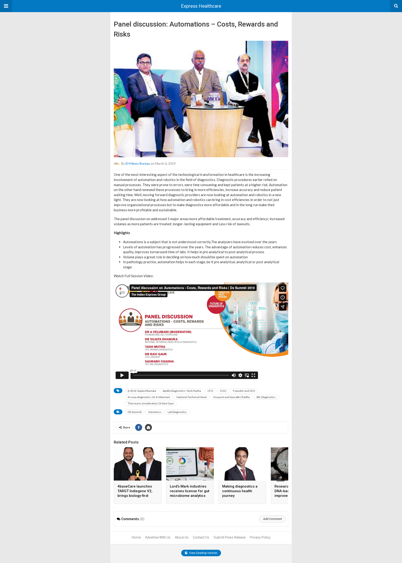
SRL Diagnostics (266, 397)
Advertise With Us (158, 537)
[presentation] (281, 477)
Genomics (154, 412)
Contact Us (201, 537)
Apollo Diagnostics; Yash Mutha (182, 390)
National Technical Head (192, 397)
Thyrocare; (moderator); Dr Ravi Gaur (151, 403)
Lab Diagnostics (177, 412)
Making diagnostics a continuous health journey (240, 491)
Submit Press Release (229, 537)
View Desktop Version (202, 553)
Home (136, 537)
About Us (181, 537)
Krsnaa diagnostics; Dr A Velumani (149, 397)
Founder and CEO (244, 390)
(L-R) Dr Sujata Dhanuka (142, 390)
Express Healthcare (201, 6)
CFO (210, 390)
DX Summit (135, 412)
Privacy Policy (260, 537)
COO (223, 390)
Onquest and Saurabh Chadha (231, 397)
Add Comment (272, 519)
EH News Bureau (138, 163)
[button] (6, 6)
